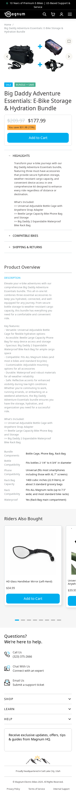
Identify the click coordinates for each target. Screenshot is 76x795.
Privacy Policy (13, 788)
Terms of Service (36, 788)
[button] (7, 56)
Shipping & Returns (27, 247)
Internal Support (61, 788)
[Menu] (70, 14)
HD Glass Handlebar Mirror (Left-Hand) (29, 581)
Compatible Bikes (25, 236)
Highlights (21, 156)
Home (7, 24)
